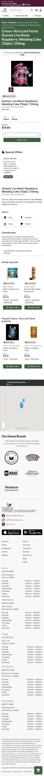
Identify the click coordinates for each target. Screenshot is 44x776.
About (25, 541)
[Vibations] (11, 488)
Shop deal (8, 177)
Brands (5, 555)
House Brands (21, 16)
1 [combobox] (5, 135)
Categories (6, 548)
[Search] (31, 10)
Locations (27, 548)
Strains (4, 552)
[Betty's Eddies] (11, 458)
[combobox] (19, 10)
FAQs (25, 562)
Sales (6, 16)
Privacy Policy (6, 771)
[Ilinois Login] (40, 10)
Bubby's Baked (29, 287)
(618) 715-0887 (7, 571)
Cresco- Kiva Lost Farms (11, 346)
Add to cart (22, 140)
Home (4, 23)
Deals (4, 545)
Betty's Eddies (8, 287)
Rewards (26, 545)
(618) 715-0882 (7, 704)
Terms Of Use (17, 771)
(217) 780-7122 (7, 637)
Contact (26, 552)
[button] (16, 4)
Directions (27, 555)
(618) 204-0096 (8, 670)
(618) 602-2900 (8, 603)
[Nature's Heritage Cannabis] (32, 473)
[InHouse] (11, 473)
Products (12, 23)
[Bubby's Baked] (32, 458)
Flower (37, 16)
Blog (25, 559)
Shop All (5, 541)
